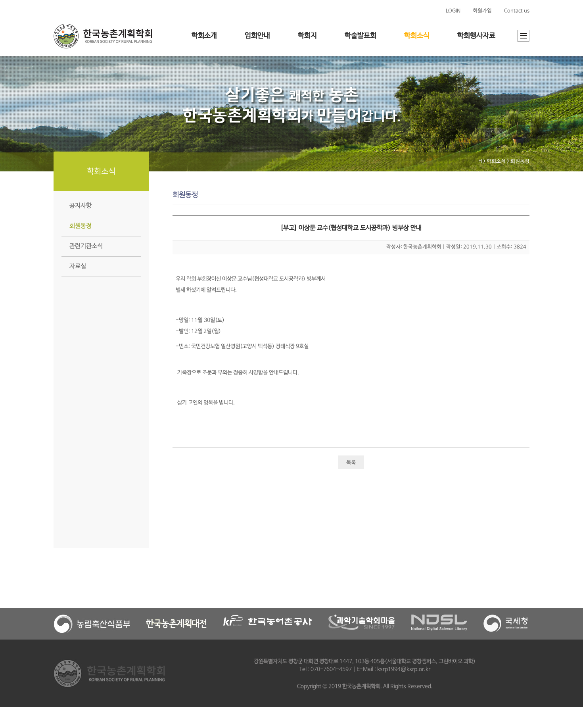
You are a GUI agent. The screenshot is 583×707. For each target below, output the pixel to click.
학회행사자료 (476, 36)
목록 (351, 462)
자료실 (77, 266)
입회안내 (257, 36)
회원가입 (482, 11)
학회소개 (204, 36)
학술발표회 (360, 36)
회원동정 (80, 226)
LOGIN (453, 11)
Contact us (516, 11)
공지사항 (80, 205)
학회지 (307, 36)
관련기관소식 (86, 246)
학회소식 (417, 36)
